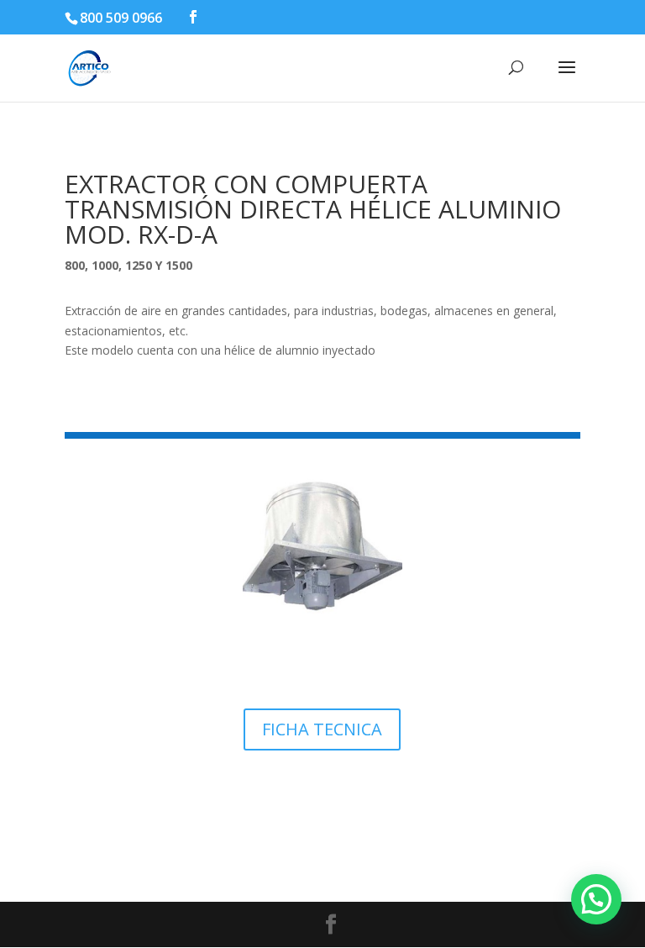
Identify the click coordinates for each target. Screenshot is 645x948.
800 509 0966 (121, 17)
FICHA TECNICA (322, 729)
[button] (596, 899)
